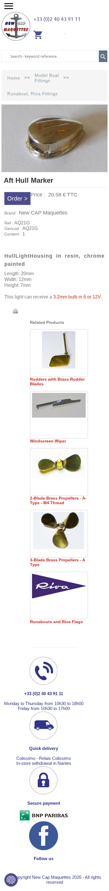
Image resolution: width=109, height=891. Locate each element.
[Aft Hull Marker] (54, 170)
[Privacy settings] (11, 880)
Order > (17, 198)
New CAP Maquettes (43, 213)
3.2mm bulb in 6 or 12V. (78, 296)
